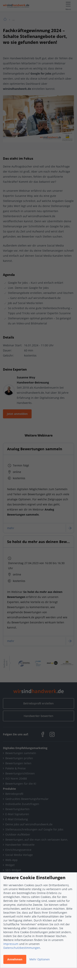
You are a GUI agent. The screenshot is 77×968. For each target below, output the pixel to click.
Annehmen (14, 959)
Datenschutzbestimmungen (21, 948)
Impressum (10, 944)
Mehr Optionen (39, 959)
